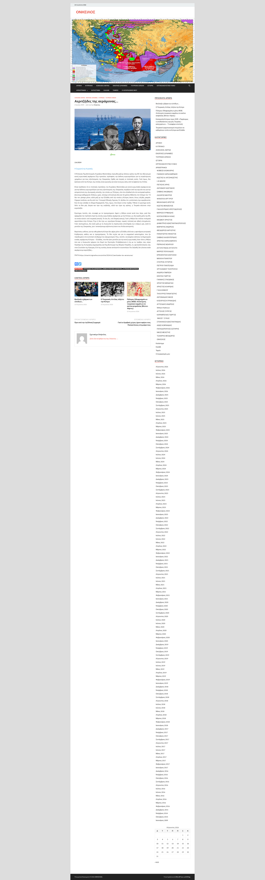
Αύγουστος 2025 (162, 409)
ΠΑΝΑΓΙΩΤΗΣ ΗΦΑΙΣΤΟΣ (166, 234)
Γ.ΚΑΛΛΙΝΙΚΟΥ (162, 290)
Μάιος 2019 (160, 669)
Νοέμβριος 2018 (162, 690)
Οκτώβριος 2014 (162, 817)
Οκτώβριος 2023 (162, 486)
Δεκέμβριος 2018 (162, 687)
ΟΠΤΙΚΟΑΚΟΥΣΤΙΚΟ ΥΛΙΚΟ (166, 85)
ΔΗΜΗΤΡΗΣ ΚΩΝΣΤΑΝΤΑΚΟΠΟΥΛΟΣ (171, 223)
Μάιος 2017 (160, 753)
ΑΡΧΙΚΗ (79, 85)
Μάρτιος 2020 (161, 634)
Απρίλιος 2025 (161, 423)
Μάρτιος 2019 (161, 676)
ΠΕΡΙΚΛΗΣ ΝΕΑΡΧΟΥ (165, 244)
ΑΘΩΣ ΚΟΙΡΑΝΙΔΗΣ (164, 325)
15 (183, 844)
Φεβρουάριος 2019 (163, 680)
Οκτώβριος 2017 (162, 736)
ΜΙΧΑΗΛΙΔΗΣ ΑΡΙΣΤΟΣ (165, 202)
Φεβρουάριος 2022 (163, 553)
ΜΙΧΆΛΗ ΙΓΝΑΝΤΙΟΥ (164, 258)
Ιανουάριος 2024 (162, 476)
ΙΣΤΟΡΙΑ (150, 85)
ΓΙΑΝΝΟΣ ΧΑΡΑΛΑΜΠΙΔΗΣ (167, 174)
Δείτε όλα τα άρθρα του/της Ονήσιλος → (104, 339)
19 (167, 848)
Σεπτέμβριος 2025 (162, 405)
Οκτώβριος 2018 (162, 694)
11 (162, 844)
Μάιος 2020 (160, 627)
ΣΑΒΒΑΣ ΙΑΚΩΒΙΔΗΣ (165, 192)
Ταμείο (115, 90)
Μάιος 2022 (160, 542)
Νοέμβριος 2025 (162, 398)
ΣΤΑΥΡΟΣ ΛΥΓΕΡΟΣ (164, 262)
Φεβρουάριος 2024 (163, 472)
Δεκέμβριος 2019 (162, 644)
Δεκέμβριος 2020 (162, 602)
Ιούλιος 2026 (160, 370)
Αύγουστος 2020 (162, 616)
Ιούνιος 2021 (160, 581)
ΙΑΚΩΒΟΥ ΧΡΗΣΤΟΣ (164, 220)
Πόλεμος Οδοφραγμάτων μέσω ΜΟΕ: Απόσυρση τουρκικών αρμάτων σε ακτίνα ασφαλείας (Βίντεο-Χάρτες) (137, 303)
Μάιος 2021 (160, 585)
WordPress (179, 877)
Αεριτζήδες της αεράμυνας (92, 269)
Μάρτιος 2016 (161, 803)
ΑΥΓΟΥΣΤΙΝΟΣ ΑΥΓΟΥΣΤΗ (167, 248)
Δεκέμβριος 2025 (162, 395)
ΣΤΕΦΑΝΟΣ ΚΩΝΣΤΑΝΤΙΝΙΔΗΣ (169, 322)
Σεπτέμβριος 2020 (162, 613)
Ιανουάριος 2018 (162, 725)
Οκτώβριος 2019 (162, 651)
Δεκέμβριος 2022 (162, 518)
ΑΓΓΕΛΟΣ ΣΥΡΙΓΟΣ (164, 311)
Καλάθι (106, 90)
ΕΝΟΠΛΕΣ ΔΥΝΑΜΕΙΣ (120, 85)
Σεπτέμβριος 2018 (162, 697)
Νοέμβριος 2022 (162, 521)
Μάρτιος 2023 (161, 507)
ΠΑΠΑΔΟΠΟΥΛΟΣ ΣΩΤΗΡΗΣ (168, 329)
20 (172, 848)
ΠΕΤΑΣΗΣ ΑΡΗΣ (163, 185)
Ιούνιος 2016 (160, 792)
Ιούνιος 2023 (160, 500)
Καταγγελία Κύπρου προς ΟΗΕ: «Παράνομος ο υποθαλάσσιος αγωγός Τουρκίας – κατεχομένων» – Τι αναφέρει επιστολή (172, 121)
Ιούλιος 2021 (160, 578)
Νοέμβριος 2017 (162, 732)
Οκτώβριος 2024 (162, 444)
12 (167, 844)
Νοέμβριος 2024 (162, 440)
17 (157, 848)
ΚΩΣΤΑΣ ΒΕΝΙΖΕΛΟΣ (165, 206)
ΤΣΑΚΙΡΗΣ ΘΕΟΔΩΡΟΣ (166, 336)
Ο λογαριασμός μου (129, 90)
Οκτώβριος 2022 (162, 525)
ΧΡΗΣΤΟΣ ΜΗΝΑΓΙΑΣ (165, 283)
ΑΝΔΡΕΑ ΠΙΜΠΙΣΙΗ (164, 272)
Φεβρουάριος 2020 (163, 637)
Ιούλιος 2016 (160, 789)
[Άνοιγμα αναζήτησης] (189, 85)
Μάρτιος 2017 (161, 760)
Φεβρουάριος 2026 (163, 388)
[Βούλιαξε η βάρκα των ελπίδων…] (86, 290)
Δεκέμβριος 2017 (162, 729)
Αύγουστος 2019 (162, 658)
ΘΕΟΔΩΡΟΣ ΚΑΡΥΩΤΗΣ (166, 230)
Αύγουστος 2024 (162, 451)
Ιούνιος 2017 (160, 750)
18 (162, 848)
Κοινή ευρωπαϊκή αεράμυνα (112, 269)
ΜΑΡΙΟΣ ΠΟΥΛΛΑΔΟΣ (165, 251)
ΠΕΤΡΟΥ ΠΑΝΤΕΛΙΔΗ (165, 265)
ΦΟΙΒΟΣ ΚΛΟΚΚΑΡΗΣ (165, 170)
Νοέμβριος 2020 (162, 606)
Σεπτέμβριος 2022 (162, 528)
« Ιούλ (157, 862)
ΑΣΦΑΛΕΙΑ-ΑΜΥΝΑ (102, 85)
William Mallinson (163, 308)
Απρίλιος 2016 (161, 799)
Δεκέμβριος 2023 (162, 479)
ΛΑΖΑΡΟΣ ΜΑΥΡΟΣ (164, 195)
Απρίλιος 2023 (161, 504)
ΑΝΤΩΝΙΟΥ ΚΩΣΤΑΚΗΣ (166, 188)
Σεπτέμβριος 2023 (162, 490)
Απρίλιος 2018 (161, 715)
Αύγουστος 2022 (162, 532)
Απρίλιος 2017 (161, 757)
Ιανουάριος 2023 (162, 514)
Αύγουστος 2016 (162, 785)
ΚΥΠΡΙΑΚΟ (89, 85)
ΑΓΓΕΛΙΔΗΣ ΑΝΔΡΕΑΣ (165, 304)
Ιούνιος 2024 (160, 458)
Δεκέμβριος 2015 (162, 810)
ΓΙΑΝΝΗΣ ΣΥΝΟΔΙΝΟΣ (165, 280)
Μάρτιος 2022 (161, 549)
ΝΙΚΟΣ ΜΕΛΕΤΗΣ (163, 332)
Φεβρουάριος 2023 (163, 511)
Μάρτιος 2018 (161, 718)
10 (157, 844)
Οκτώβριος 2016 (162, 778)
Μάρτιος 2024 (161, 469)
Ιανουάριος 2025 (162, 433)
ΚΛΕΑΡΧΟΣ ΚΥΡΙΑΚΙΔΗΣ (166, 301)
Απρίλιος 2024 (161, 465)
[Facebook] (76, 262)
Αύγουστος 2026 (162, 367)
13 (172, 844)
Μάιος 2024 (160, 462)
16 (188, 844)
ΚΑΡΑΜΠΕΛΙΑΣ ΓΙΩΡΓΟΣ (166, 315)
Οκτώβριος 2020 (162, 609)
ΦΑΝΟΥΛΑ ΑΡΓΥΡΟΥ (165, 199)
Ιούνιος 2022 (160, 539)
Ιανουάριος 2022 (162, 556)
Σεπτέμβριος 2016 (162, 782)
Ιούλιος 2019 (160, 662)
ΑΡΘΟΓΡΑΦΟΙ (81, 90)
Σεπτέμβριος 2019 (162, 655)
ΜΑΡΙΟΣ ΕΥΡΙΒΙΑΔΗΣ (165, 213)
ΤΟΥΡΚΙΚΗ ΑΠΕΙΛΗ (137, 85)
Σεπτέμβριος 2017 (162, 739)
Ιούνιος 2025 (160, 416)
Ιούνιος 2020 (160, 623)
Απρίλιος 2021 (161, 588)
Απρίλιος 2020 (161, 630)
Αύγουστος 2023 (162, 493)
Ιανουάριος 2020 (162, 641)
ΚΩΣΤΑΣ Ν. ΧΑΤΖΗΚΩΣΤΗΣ (167, 178)
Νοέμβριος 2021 (162, 564)
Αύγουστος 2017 (162, 743)
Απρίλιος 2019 (161, 673)
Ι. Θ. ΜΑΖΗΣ (161, 181)
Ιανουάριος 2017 (162, 768)
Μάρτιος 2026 (161, 384)
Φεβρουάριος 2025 (163, 430)
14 (178, 844)
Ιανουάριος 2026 (162, 391)
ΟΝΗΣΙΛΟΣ (85, 11)
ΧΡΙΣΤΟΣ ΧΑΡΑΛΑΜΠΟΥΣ (167, 241)
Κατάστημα (95, 90)
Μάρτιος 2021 (161, 592)
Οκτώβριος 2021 (162, 567)
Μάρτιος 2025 (161, 426)
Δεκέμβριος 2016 (162, 771)
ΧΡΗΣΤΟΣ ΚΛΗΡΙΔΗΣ (165, 287)
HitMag (187, 877)
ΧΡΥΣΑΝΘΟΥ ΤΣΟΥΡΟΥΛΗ (167, 269)
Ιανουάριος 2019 (162, 683)
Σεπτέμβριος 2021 (162, 571)
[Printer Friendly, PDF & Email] (112, 154)
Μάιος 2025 (160, 419)
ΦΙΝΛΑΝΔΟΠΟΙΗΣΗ (81, 271)
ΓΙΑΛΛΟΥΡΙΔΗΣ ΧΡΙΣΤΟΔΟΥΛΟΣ (169, 209)
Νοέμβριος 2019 (162, 648)
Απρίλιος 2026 (161, 381)
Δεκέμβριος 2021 (162, 560)
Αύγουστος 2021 (162, 574)
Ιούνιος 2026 (160, 374)
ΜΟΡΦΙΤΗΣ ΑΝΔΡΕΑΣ (165, 227)
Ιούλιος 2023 (160, 497)
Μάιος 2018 (160, 711)
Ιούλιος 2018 (160, 704)
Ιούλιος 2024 (160, 455)
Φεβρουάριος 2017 (163, 764)
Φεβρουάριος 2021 (163, 595)
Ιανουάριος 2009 (162, 820)
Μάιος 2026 (160, 377)
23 (188, 848)
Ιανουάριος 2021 (162, 599)
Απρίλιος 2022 (161, 546)
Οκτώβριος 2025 (162, 402)
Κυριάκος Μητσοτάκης (130, 269)
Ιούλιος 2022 (160, 535)
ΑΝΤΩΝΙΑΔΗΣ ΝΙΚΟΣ (165, 297)
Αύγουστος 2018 (162, 701)
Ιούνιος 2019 (160, 666)
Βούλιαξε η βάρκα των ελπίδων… (167, 104)
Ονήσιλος (97, 105)
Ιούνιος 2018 (160, 708)
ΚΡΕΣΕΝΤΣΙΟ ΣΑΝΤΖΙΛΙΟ (166, 255)
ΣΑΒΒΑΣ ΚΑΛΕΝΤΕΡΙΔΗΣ (167, 237)
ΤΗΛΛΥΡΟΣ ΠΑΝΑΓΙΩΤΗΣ (167, 294)
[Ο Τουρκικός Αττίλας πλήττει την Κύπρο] (112, 290)
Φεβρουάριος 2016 (163, 806)
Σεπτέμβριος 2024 (162, 447)
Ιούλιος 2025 (160, 412)
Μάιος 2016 (160, 796)
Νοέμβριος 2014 (162, 813)
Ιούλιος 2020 (160, 620)
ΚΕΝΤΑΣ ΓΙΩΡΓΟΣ (164, 276)
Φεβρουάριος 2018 (163, 722)
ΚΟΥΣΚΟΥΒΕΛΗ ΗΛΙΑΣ (166, 216)
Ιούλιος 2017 (160, 746)
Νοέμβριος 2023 (162, 483)
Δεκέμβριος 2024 (162, 437)
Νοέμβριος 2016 (162, 775)
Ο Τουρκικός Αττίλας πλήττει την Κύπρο (170, 107)
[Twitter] (79, 262)
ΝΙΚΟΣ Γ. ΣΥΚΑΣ (163, 318)
